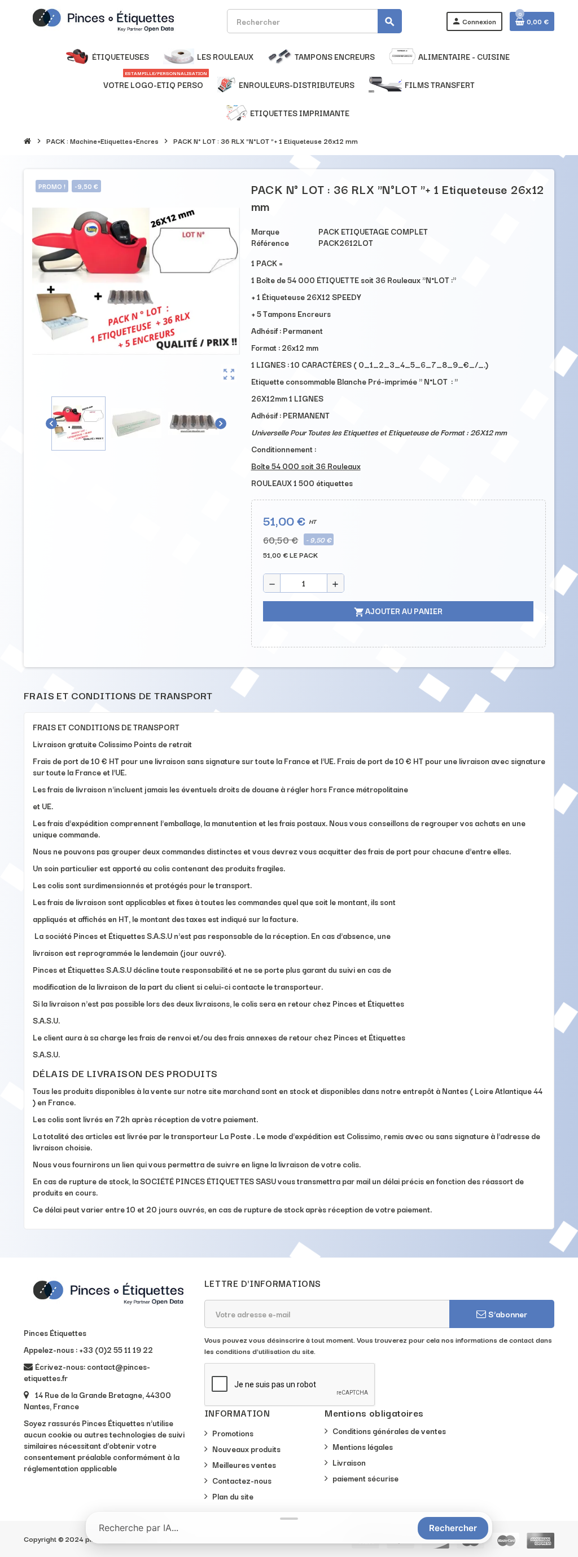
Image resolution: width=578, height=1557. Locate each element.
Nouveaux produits (246, 1449)
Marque (265, 231)
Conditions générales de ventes (389, 1430)
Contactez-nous (242, 1480)
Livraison (349, 1462)
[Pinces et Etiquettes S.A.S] (103, 20)
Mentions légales (362, 1446)
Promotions (232, 1433)
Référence (270, 242)
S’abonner (506, 1313)
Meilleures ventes (244, 1464)
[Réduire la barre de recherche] (289, 1519)
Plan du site (232, 1496)
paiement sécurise (365, 1478)
